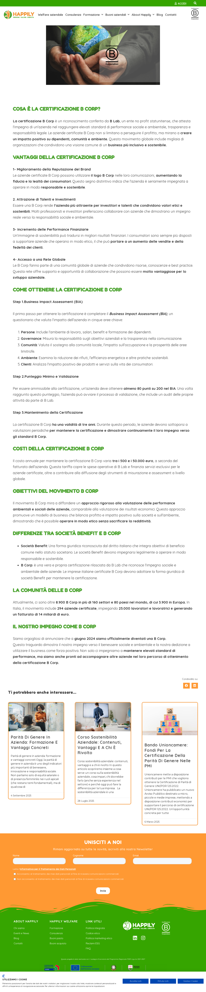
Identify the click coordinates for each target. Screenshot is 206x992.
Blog (160, 15)
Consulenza (73, 15)
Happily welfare (64, 921)
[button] (195, 3)
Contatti (170, 15)
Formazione (91, 15)
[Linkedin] (135, 938)
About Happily (141, 15)
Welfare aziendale (50, 15)
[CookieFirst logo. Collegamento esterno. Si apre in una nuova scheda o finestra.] (3, 976)
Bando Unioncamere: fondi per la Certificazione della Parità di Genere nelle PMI (168, 755)
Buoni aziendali (115, 15)
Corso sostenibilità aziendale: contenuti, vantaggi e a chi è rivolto (100, 745)
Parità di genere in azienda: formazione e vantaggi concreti (34, 742)
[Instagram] (143, 938)
